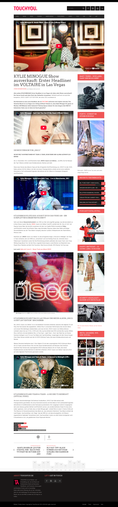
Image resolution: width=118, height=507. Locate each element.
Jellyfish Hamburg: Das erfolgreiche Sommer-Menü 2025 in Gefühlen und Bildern (91, 192)
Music (31, 16)
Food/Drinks (60, 16)
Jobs (102, 504)
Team (89, 504)
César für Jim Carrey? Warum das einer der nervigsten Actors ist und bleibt (91, 197)
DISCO (33, 224)
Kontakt (84, 504)
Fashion (39, 16)
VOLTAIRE (45, 101)
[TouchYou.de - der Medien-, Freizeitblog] (36, 8)
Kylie (35, 430)
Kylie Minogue (23, 426)
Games (70, 16)
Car (84, 16)
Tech (77, 16)
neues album (42, 430)
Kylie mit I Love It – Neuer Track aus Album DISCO (35, 249)
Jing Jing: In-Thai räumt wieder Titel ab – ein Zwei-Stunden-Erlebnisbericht (91, 202)
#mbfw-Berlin (49, 16)
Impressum (96, 504)
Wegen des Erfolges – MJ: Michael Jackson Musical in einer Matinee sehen (91, 187)
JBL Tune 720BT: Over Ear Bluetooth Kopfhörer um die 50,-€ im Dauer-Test (91, 183)
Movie (24, 16)
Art (96, 16)
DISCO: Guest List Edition (25, 430)
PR (25, 423)
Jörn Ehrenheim (20, 89)
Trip (90, 16)
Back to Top (99, 470)
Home (17, 16)
